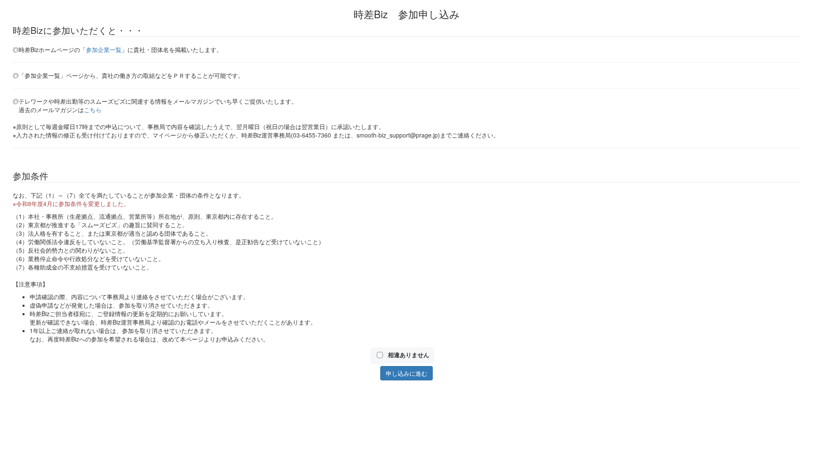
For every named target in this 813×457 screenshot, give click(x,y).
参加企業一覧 (104, 49)
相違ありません (408, 354)
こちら (93, 109)
